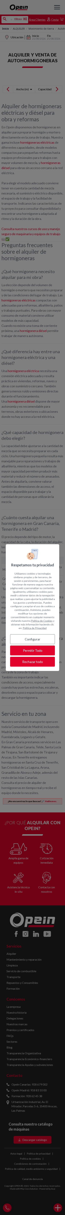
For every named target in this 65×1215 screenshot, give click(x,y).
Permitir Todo (32, 650)
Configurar (32, 639)
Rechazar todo (32, 662)
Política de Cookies (42, 620)
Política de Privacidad (35, 628)
